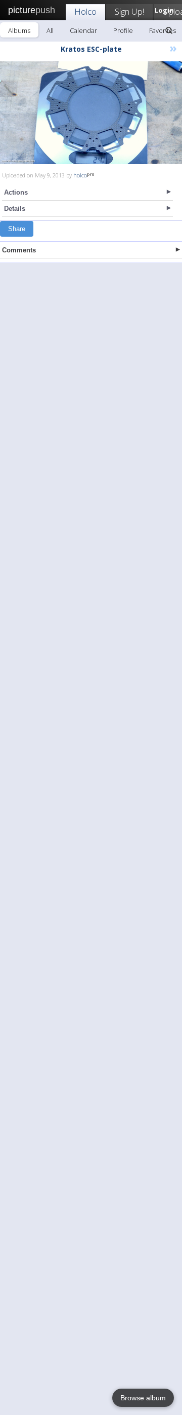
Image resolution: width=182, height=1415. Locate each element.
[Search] (169, 30)
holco (80, 175)
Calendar (83, 30)
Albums (19, 30)
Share (16, 229)
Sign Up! (129, 11)
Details (14, 208)
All (50, 30)
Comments (19, 250)
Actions (16, 192)
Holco (85, 11)
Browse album (143, 1398)
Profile (123, 30)
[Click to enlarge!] (91, 112)
